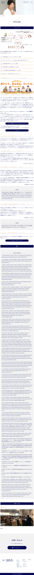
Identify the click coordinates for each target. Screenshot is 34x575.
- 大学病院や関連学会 (25, 566)
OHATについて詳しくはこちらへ (17, 240)
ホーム (17, 559)
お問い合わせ (29, 559)
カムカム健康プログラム (25, 561)
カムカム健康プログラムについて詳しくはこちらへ (17, 123)
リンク (23, 565)
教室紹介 (18, 560)
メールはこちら (17, 130)
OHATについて (24, 560)
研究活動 (24, 559)
